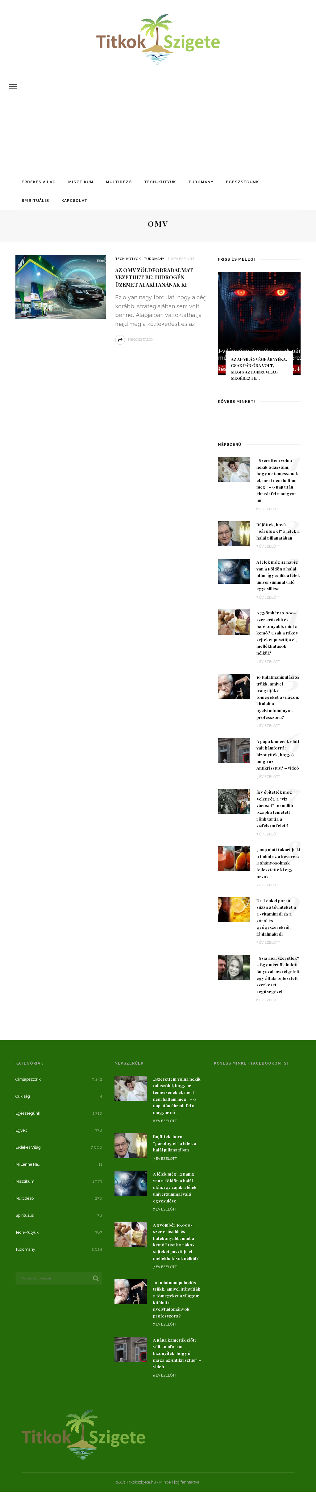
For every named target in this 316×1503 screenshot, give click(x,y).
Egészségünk (242, 182)
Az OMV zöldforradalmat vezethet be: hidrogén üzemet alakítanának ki (154, 277)
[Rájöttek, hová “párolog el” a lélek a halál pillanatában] (234, 533)
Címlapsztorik (28, 1079)
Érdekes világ (39, 182)
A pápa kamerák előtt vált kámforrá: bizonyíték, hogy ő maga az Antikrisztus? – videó (277, 754)
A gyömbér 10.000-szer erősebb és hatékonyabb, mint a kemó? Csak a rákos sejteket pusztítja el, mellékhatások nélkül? (277, 632)
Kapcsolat (74, 201)
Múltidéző (119, 182)
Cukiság (22, 1096)
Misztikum (81, 182)
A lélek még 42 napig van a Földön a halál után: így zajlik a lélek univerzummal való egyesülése (278, 575)
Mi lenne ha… (27, 1164)
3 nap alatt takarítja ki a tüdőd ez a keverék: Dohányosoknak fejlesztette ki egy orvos (278, 863)
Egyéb (21, 1130)
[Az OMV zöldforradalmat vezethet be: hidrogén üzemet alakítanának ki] (60, 286)
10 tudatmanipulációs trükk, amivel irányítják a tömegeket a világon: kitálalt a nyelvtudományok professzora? (277, 697)
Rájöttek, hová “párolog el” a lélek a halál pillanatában (278, 531)
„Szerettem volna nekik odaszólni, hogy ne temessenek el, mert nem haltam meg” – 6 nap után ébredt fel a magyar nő (277, 480)
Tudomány (201, 182)
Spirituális (35, 201)
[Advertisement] (158, 112)
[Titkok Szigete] (83, 1434)
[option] (259, 329)
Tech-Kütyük (160, 182)
